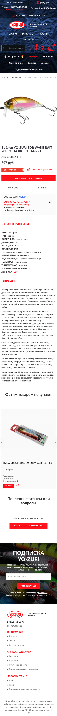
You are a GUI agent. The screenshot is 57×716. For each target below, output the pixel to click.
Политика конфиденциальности (24, 689)
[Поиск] (4, 48)
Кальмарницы (15, 63)
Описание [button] (42, 188)
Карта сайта (14, 661)
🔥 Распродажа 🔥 (14, 56)
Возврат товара (16, 645)
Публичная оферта (18, 665)
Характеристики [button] (15, 188)
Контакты (28, 39)
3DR (16, 272)
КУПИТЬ (8, 486)
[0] (51, 48)
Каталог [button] (12, 34)
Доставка (13, 636)
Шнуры (32, 63)
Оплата (12, 641)
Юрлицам (27, 34)
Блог (11, 681)
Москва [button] (21, 197)
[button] (14, 9)
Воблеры (33, 56)
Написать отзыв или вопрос (28, 526)
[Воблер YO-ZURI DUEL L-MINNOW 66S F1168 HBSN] (28, 435)
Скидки (12, 685)
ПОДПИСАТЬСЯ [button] (29, 586)
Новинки (43, 34)
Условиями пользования (35, 595)
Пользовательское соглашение (23, 669)
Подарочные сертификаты (28, 69)
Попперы (48, 56)
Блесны (45, 63)
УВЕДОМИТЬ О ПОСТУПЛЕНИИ (28, 178)
